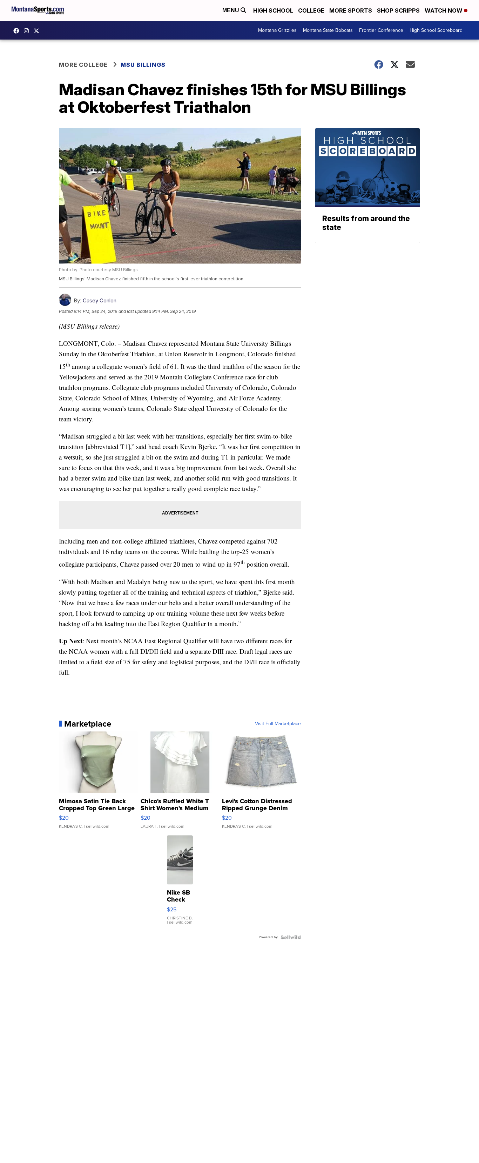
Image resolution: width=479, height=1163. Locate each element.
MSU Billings (143, 64)
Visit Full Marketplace (278, 723)
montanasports (17, 31)
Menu (231, 10)
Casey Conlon (99, 300)
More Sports (350, 10)
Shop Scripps (398, 10)
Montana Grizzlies (277, 30)
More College (83, 64)
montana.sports (28, 31)
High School (273, 10)
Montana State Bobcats (328, 30)
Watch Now (444, 10)
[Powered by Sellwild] (291, 937)
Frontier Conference (381, 30)
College (311, 10)
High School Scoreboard (436, 30)
